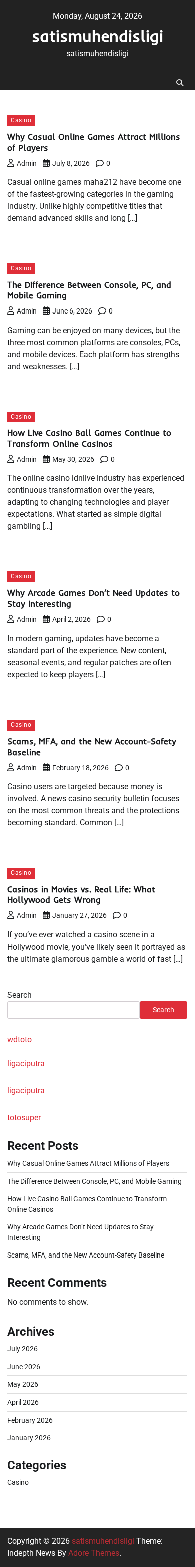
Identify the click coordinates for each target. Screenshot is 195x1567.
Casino (21, 120)
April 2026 (23, 1402)
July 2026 (23, 1349)
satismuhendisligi (98, 36)
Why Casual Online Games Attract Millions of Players (89, 1163)
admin (27, 163)
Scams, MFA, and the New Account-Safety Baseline (86, 1255)
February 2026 (30, 1420)
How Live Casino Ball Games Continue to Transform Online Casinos (90, 438)
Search (20, 995)
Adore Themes (94, 1553)
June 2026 (24, 1367)
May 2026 (23, 1384)
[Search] (180, 82)
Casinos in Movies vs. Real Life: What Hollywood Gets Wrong (82, 894)
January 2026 (29, 1438)
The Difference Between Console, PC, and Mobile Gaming (95, 1181)
